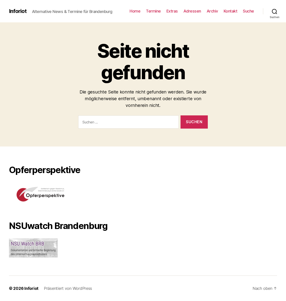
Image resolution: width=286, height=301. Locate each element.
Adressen (192, 11)
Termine (153, 11)
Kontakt (231, 11)
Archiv (212, 11)
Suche (248, 11)
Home (135, 11)
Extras (172, 11)
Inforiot (18, 11)
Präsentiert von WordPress (68, 288)
